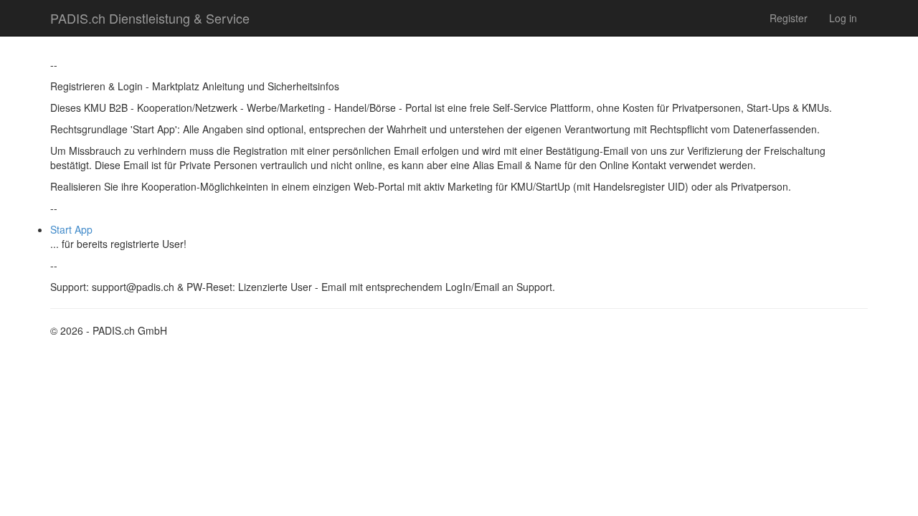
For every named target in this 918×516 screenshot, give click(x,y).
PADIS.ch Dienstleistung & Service (150, 18)
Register (789, 18)
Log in (843, 18)
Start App (71, 229)
